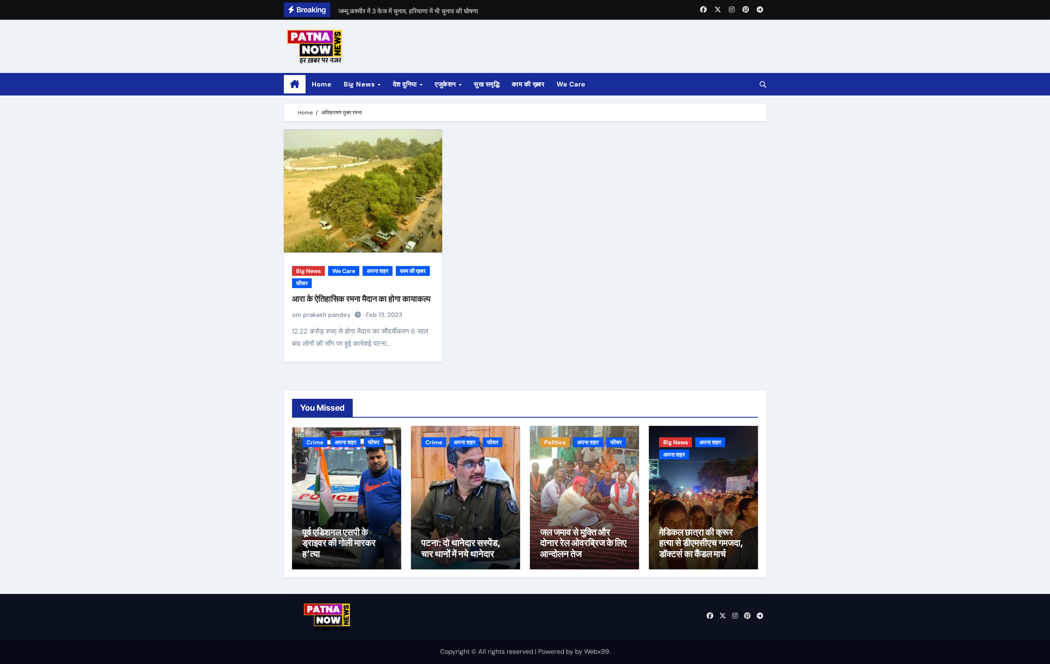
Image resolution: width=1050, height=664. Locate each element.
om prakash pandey (322, 315)
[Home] (295, 84)
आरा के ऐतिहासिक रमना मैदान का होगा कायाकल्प (361, 299)
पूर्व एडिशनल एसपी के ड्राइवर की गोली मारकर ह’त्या (339, 543)
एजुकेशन (446, 84)
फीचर (302, 283)
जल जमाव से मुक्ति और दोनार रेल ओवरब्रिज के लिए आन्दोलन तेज (583, 543)
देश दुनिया (406, 84)
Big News (360, 84)
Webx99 (596, 651)
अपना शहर (377, 271)
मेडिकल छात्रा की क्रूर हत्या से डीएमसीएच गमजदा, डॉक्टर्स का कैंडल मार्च (701, 543)
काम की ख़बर (528, 84)
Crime (314, 442)
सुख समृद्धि (487, 84)
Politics (555, 442)
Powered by (556, 651)
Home (321, 84)
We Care (571, 84)
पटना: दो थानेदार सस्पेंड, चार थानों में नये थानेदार (460, 548)
